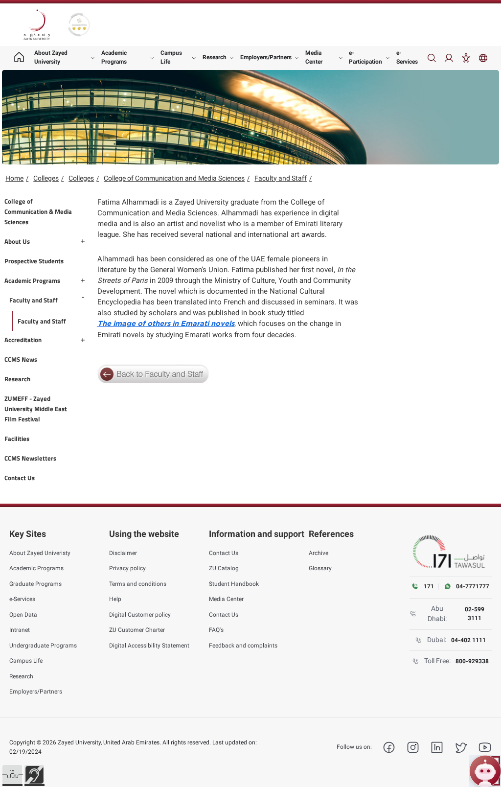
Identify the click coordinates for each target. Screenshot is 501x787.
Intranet (19, 629)
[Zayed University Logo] (36, 25)
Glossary (320, 568)
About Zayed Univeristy (39, 553)
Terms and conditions (137, 583)
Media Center (313, 57)
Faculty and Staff (280, 178)
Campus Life (171, 57)
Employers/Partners (266, 57)
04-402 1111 (468, 640)
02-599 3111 (474, 614)
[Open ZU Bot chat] (485, 771)
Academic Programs (114, 57)
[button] (12, 775)
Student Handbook (234, 583)
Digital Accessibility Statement (149, 645)
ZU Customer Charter (137, 629)
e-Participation (365, 57)
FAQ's (216, 629)
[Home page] (19, 58)
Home (14, 178)
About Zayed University (51, 57)
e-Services (407, 57)
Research (215, 57)
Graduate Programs (35, 583)
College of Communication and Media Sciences (174, 178)
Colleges (46, 178)
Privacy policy (127, 568)
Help (115, 599)
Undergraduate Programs (43, 645)
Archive (318, 553)
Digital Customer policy (140, 614)
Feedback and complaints (243, 645)
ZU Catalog (224, 568)
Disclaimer (123, 553)
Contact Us (223, 553)
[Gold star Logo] (79, 25)
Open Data (23, 614)
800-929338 (472, 661)
